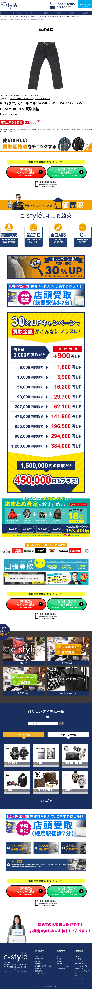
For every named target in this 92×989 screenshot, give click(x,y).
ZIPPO (76, 976)
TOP (7, 13)
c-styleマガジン (39, 968)
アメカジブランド (30, 95)
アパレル (16, 95)
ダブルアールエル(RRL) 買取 (48, 16)
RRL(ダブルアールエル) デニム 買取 (69, 16)
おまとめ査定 (78, 961)
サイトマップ (61, 956)
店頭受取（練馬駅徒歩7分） (44, 966)
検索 (61, 723)
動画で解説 (38, 971)
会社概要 (59, 961)
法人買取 (77, 956)
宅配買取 (46, 13)
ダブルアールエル (42, 99)
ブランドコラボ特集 (80, 966)
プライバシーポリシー (64, 966)
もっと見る (46, 800)
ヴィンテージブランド (81, 971)
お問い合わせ (61, 968)
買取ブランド (20, 13)
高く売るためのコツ (80, 963)
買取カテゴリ (33, 13)
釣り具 (76, 973)
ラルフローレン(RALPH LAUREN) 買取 (27, 16)
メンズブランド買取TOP (7, 16)
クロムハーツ (78, 978)
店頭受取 (72, 13)
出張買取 (59, 13)
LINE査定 (77, 959)
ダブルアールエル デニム (21, 99)
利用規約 (59, 963)
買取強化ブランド (80, 968)
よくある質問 (85, 13)
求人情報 (59, 959)
